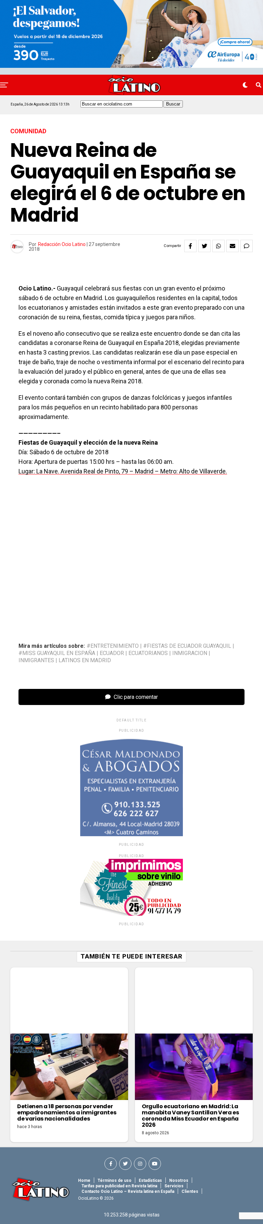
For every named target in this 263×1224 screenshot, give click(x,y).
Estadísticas (150, 1180)
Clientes (189, 1191)
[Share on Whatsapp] (218, 246)
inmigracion (189, 653)
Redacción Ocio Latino (62, 244)
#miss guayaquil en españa (56, 653)
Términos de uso (115, 1180)
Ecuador (112, 653)
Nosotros (178, 1180)
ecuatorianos (148, 653)
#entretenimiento (113, 646)
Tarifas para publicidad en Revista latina (119, 1186)
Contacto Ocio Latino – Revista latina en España (128, 1191)
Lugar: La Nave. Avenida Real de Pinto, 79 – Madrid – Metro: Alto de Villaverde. (122, 471)
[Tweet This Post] (204, 246)
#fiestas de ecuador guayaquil (187, 646)
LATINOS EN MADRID (85, 660)
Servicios (174, 1186)
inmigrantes (36, 660)
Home (84, 1180)
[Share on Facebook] (190, 246)
